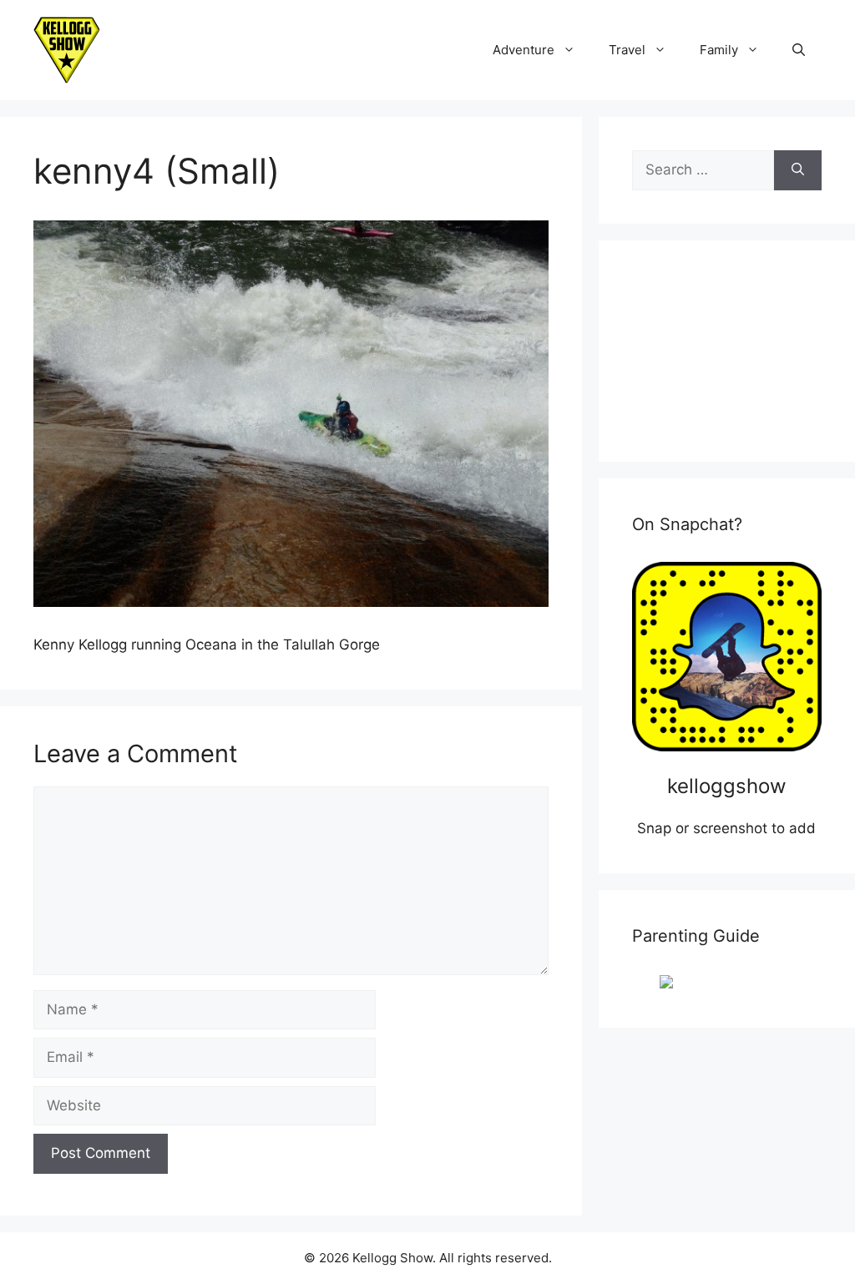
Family (719, 50)
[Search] (798, 170)
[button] (799, 50)
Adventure (523, 50)
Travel (627, 50)
